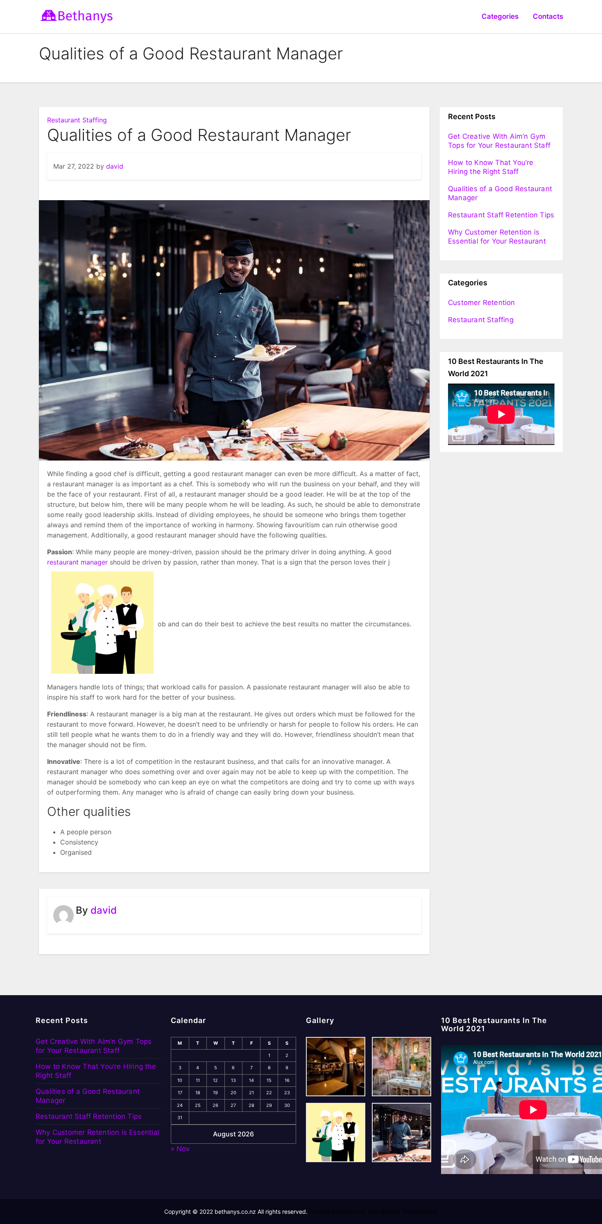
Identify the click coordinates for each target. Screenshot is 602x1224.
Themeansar (419, 1211)
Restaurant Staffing (77, 120)
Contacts (548, 16)
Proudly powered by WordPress (354, 1211)
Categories (500, 16)
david (114, 166)
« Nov (180, 1149)
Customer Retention (481, 302)
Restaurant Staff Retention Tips (501, 215)
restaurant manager (77, 562)
